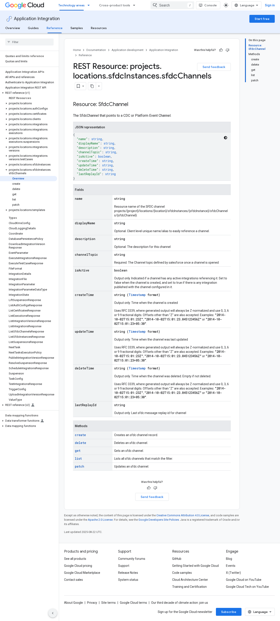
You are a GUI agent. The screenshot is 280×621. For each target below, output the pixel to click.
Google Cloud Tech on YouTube (247, 586)
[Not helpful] (227, 50)
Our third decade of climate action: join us (179, 602)
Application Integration (37, 18)
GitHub (176, 558)
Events (230, 565)
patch (79, 466)
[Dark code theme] (225, 137)
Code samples (182, 572)
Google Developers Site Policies (158, 519)
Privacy (92, 602)
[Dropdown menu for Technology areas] (90, 5)
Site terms (108, 602)
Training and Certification (189, 586)
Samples (76, 28)
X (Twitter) (233, 572)
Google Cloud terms (133, 602)
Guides (33, 28)
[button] (28, 93)
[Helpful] (221, 50)
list (78, 458)
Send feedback (214, 67)
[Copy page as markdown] (92, 86)
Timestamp (137, 295)
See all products (75, 558)
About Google (73, 602)
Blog (229, 558)
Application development (128, 50)
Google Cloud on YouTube (243, 579)
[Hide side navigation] (52, 613)
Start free (262, 19)
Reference (55, 28)
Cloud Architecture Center (190, 579)
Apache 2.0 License (100, 519)
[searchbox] (29, 41)
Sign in (270, 5)
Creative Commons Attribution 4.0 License (182, 515)
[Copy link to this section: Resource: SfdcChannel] (132, 104)
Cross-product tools (114, 5)
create (80, 435)
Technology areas (71, 5)
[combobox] (172, 5)
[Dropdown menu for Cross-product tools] (135, 5)
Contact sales (73, 579)
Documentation (96, 50)
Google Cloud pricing (78, 565)
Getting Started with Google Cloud (195, 565)
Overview (12, 28)
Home (77, 50)
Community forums (131, 558)
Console (210, 5)
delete (80, 443)
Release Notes (128, 572)
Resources (99, 28)
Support (123, 565)
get (77, 451)
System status (128, 579)
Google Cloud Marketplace (82, 572)
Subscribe (228, 612)
